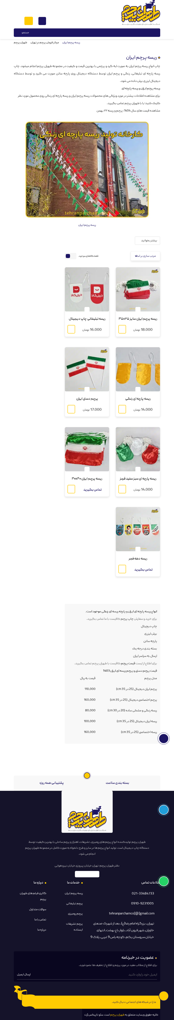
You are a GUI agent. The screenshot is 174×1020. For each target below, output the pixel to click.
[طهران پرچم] (140, 12)
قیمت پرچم (128, 663)
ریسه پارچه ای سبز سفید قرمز (138, 479)
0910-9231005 (142, 903)
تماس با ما (40, 920)
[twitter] (42, 1002)
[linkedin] (59, 1002)
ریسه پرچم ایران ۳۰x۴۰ (87, 479)
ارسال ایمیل (24, 975)
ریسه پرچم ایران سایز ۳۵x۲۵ (138, 319)
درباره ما (41, 930)
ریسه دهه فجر (138, 559)
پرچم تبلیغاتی (74, 903)
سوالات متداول (37, 909)
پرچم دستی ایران (87, 399)
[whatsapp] (50, 1002)
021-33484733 (143, 894)
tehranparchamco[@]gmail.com (131, 913)
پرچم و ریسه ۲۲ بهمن (110, 111)
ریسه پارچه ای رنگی (138, 399)
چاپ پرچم (127, 619)
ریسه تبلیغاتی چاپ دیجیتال (87, 319)
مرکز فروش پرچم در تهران (45, 43)
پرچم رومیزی (75, 914)
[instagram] (67, 1002)
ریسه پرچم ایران (74, 893)
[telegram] (75, 1002)
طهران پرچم (20, 43)
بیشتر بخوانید (149, 241)
